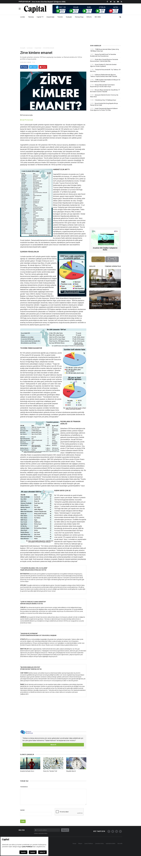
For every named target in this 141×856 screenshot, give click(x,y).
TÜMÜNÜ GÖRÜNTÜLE (113, 266)
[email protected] (26, 120)
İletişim (80, 843)
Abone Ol (53, 744)
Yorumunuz (24, 786)
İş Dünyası (30, 48)
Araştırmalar (38, 48)
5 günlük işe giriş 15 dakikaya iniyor (105, 100)
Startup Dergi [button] (79, 17)
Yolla (22, 821)
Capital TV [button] (40, 17)
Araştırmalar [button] (50, 17)
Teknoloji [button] (31, 17)
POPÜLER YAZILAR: (25, 1)
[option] (59, 2)
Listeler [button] (22, 17)
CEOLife (89, 17)
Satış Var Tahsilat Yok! (50, 771)
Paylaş (25, 67)
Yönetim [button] (60, 17)
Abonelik (120, 843)
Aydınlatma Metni (110, 843)
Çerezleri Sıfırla (99, 843)
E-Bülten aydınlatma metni (40, 833)
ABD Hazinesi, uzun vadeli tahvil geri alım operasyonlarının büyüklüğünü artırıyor (58, 1)
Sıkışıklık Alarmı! (71, 771)
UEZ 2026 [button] (98, 17)
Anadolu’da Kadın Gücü (27, 771)
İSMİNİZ (22, 810)
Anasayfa (22, 48)
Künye (74, 843)
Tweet (34, 67)
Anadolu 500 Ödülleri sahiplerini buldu (105, 249)
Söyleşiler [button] (69, 17)
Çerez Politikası (88, 843)
